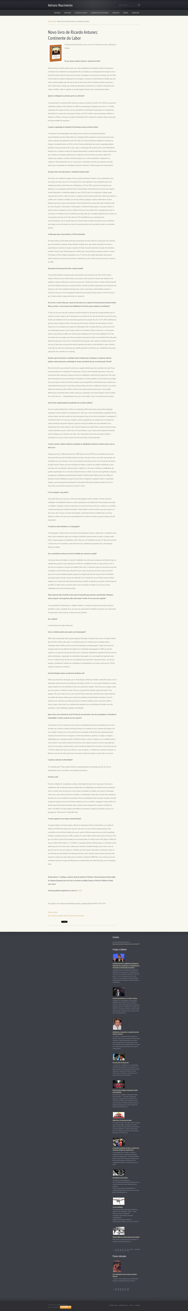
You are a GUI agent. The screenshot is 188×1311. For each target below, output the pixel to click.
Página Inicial (114, 1305)
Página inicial (52, 21)
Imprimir (138, 1305)
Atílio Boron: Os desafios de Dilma (122, 1120)
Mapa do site (124, 1305)
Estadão (79, 890)
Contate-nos (135, 13)
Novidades (57, 13)
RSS (131, 1305)
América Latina (68, 916)
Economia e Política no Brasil (100, 13)
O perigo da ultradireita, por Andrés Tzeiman (125, 998)
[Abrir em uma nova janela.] (55, 52)
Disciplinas (67, 13)
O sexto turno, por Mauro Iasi (121, 1062)
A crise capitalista (118, 1207)
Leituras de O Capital (81, 13)
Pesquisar (138, 4)
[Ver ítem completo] (119, 957)
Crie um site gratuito (53, 1307)
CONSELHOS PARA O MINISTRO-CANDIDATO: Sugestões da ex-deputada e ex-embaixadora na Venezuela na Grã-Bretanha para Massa (126, 965)
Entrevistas (116, 13)
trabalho (60, 916)
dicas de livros (52, 916)
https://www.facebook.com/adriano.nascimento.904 (126, 944)
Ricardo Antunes (79, 916)
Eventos (125, 13)
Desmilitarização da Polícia (120, 1177)
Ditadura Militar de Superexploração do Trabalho (126, 1237)
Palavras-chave (52, 912)
